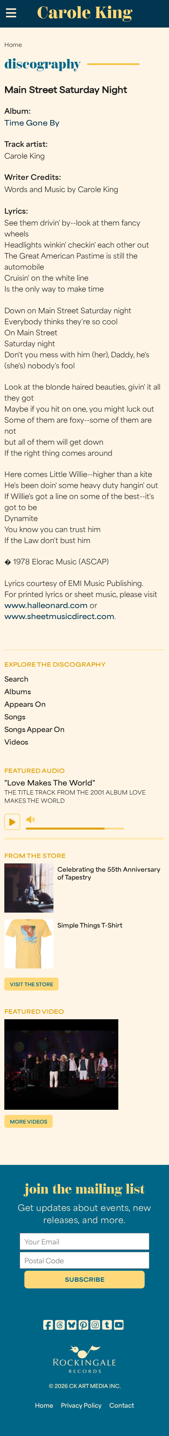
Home (13, 45)
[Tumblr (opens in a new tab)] (107, 1326)
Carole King (84, 12)
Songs (15, 717)
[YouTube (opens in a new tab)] (119, 1326)
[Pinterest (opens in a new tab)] (83, 1326)
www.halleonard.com (46, 606)
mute (30, 819)
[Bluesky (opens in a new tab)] (72, 1326)
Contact (121, 1406)
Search (16, 679)
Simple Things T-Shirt (89, 926)
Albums (17, 692)
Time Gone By (31, 123)
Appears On (25, 705)
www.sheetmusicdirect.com (59, 617)
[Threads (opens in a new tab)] (60, 1326)
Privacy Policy (81, 1406)
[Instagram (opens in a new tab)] (95, 1326)
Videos (16, 742)
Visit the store (31, 985)
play (12, 822)
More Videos (28, 1122)
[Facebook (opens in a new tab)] (48, 1326)
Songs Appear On (34, 730)
